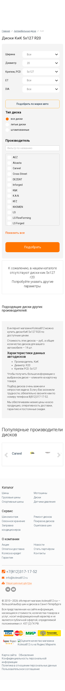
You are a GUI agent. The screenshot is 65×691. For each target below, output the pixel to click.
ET (6, 80)
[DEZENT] (48, 452)
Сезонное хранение (13, 521)
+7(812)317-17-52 (21, 571)
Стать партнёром (44, 549)
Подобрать (32, 247)
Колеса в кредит (11, 553)
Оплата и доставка (13, 549)
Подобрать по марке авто (32, 103)
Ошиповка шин (43, 525)
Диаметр (10, 62)
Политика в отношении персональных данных (29, 665)
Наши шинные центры (19, 583)
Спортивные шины (13, 501)
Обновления (26, 655)
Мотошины (40, 493)
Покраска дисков (44, 521)
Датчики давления (44, 501)
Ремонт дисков (43, 516)
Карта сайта (9, 655)
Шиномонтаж (10, 516)
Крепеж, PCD (13, 71)
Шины (5, 493)
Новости (39, 544)
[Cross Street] (32, 452)
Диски (37, 497)
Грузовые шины (11, 497)
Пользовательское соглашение (21, 669)
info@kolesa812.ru (17, 577)
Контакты (40, 553)
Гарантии (7, 557)
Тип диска (13, 112)
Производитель (17, 140)
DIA (7, 89)
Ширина (10, 54)
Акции (5, 544)
